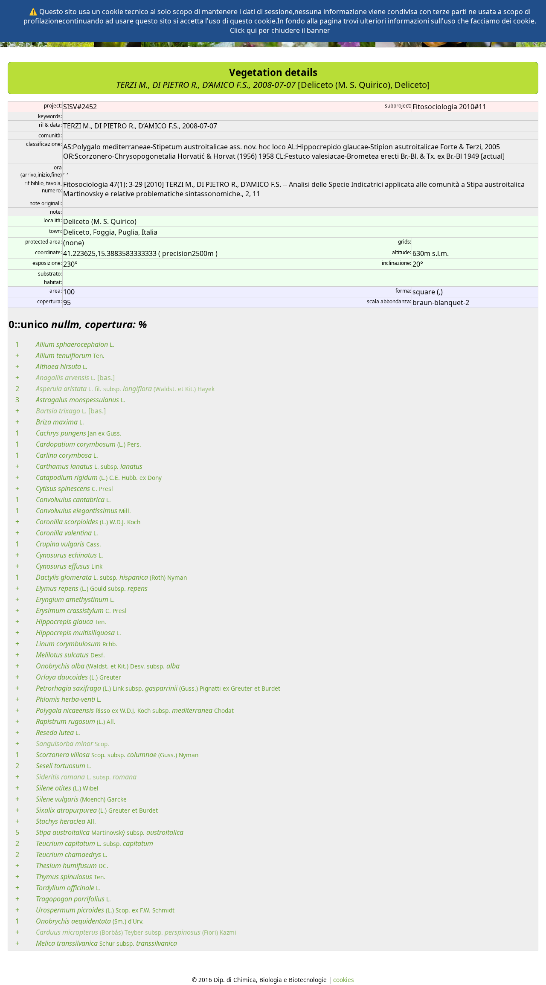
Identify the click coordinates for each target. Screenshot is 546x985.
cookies (343, 980)
